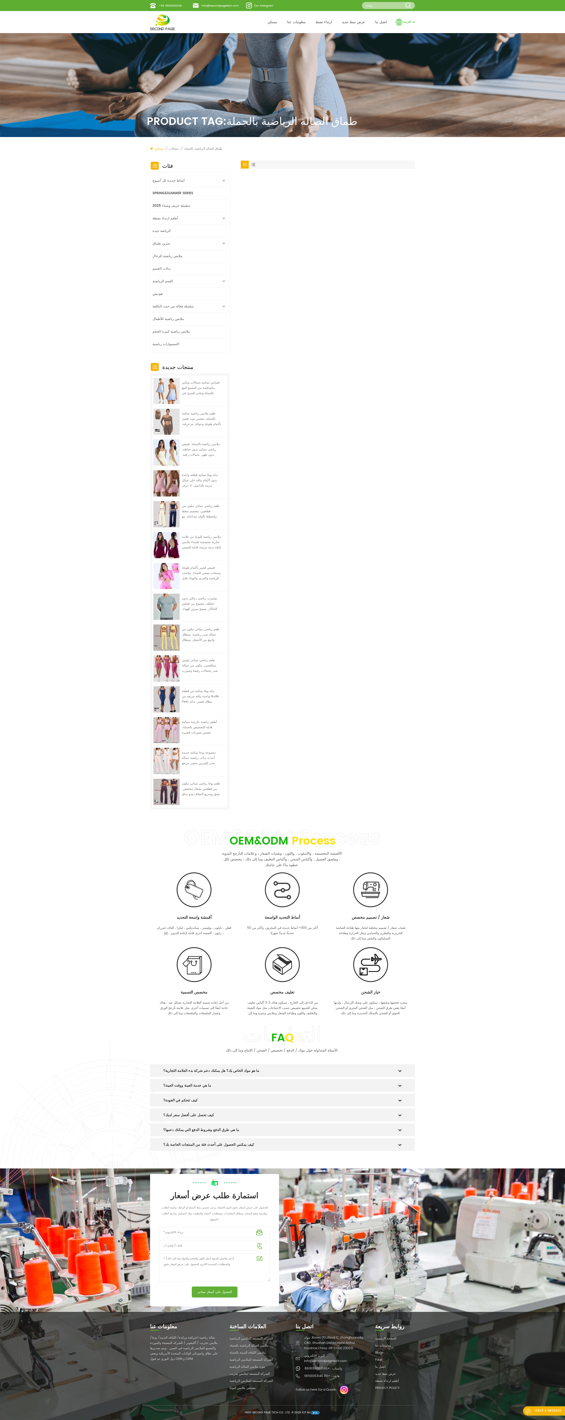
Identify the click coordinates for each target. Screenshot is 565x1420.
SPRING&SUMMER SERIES (173, 193)
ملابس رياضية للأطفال (168, 319)
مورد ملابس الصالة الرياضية (247, 1366)
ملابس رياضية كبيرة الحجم (171, 331)
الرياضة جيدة (162, 231)
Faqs (378, 1359)
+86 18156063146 (170, 6)
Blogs (379, 1352)
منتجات (174, 148)
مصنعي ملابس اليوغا (243, 1387)
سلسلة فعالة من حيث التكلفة (173, 306)
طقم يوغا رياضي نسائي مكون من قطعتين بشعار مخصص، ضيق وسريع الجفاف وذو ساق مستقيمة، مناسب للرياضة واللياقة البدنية (201, 789)
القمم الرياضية (163, 281)
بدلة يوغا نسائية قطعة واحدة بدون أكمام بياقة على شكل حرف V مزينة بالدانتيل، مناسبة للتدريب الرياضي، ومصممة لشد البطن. (200, 480)
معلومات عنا (296, 22)
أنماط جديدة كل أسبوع (169, 180)
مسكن (272, 22)
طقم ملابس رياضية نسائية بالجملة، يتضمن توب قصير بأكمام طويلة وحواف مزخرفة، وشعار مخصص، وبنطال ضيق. (201, 419)
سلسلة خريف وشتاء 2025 (171, 206)
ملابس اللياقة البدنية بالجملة (248, 1352)
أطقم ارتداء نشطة (165, 218)
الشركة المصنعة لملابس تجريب (250, 1373)
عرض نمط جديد (353, 22)
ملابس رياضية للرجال (167, 256)
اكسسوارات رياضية (166, 344)
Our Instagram (263, 6)
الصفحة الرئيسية (385, 1338)
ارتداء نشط (324, 22)
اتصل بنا (381, 22)
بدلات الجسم (162, 268)
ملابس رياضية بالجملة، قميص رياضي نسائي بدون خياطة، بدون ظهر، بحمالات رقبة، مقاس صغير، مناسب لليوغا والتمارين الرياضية (201, 449)
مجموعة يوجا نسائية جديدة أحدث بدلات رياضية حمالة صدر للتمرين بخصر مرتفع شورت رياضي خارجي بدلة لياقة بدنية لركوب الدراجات (199, 758)
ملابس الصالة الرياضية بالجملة (249, 1345)
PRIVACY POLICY (387, 1387)
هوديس (158, 294)
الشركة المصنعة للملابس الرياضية (251, 1338)
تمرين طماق (161, 243)
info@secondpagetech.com (220, 6)
